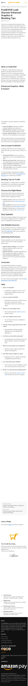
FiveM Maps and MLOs (19, 206)
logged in (10, 524)
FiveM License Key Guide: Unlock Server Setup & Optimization (13, 511)
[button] (25, 3)
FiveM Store (3, 6)
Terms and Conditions (6, 640)
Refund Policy (4, 636)
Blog (8, 6)
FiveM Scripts (20, 210)
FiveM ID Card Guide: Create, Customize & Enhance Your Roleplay (13, 506)
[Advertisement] (14, 52)
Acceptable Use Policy (6, 642)
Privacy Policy (4, 638)
